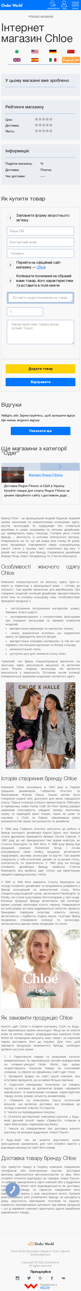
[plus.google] (40, 1278)
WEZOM (45, 1287)
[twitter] (29, 1278)
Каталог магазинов (42, 16)
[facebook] (52, 1278)
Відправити (40, 382)
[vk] (63, 1278)
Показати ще (40, 431)
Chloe (41, 267)
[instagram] (17, 1278)
